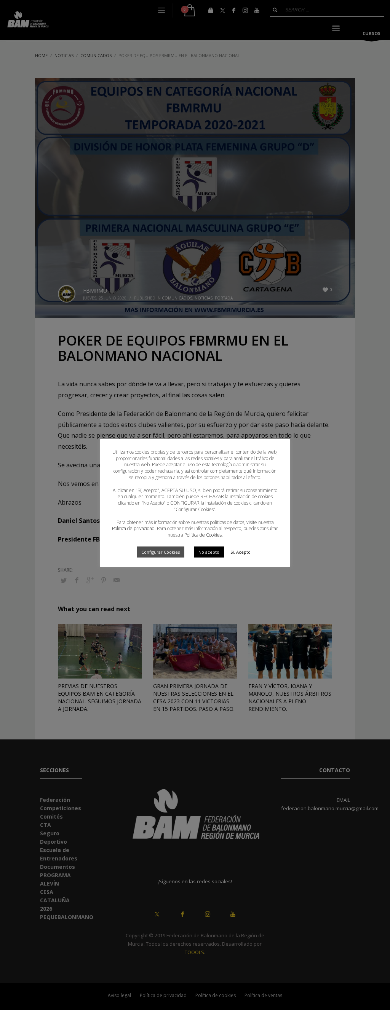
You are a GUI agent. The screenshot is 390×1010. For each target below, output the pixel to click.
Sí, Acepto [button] (240, 552)
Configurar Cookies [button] (160, 552)
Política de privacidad (133, 528)
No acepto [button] (208, 552)
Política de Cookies (203, 535)
